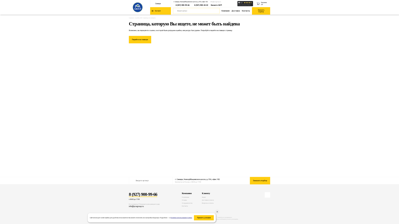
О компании (185, 197)
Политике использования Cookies (181, 218)
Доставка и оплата (208, 200)
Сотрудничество (187, 203)
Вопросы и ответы (208, 203)
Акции (204, 197)
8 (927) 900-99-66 (182, 5)
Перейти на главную (140, 40)
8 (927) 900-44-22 (201, 5)
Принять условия (204, 218)
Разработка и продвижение (224, 217)
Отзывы (184, 200)
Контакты (246, 11)
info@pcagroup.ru (215, 1)
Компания (226, 11)
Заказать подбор (261, 11)
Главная (131, 18)
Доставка (236, 11)
